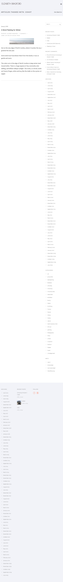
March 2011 (50, 218)
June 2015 (49, 135)
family (49, 300)
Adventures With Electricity (53, 43)
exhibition (49, 297)
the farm (49, 344)
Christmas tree (51, 291)
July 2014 (49, 156)
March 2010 (50, 244)
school (49, 338)
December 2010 (51, 221)
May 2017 (49, 103)
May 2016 (49, 121)
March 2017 (50, 109)
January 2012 (50, 200)
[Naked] (19, 403)
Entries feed (50, 365)
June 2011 (49, 212)
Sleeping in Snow (51, 46)
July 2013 (49, 179)
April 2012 (49, 194)
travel (18, 35)
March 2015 (50, 144)
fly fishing (49, 306)
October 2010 (50, 226)
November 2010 (51, 224)
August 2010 (50, 229)
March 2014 (50, 162)
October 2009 (50, 259)
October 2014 (50, 150)
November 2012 (51, 185)
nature (14, 35)
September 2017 (51, 97)
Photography (50, 332)
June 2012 (49, 191)
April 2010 (50, 241)
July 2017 (49, 100)
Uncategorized (51, 353)
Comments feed (51, 368)
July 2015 (49, 132)
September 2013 (51, 174)
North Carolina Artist (52, 324)
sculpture (49, 341)
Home (55, 12)
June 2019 (50, 85)
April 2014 (50, 159)
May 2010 (49, 238)
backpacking (50, 279)
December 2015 (51, 126)
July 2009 (49, 265)
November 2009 (51, 256)
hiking (49, 315)
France (49, 309)
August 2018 (50, 91)
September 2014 (51, 153)
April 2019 (50, 88)
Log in (48, 362)
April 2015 (49, 141)
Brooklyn (49, 282)
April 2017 (49, 106)
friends (49, 312)
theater (49, 347)
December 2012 (51, 182)
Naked (48, 38)
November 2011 (51, 203)
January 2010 (50, 250)
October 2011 (50, 206)
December (50, 294)
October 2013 (50, 171)
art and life (8, 35)
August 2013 (50, 176)
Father (49, 303)
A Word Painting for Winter (11, 30)
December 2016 (51, 118)
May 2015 (49, 138)
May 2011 (49, 215)
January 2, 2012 (4, 26)
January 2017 (50, 115)
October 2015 (50, 129)
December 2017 (51, 94)
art (48, 274)
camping (49, 285)
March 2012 (50, 197)
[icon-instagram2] (37, 393)
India (48, 40)
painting (49, 329)
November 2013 (51, 168)
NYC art (49, 326)
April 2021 (49, 82)
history (49, 318)
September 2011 (51, 209)
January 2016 (50, 124)
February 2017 (51, 112)
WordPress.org (51, 371)
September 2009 (51, 262)
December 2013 (51, 165)
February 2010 (51, 247)
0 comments (22, 33)
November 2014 (51, 147)
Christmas (49, 288)
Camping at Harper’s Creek (53, 35)
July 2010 (49, 232)
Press (48, 335)
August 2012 (50, 188)
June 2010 (50, 235)
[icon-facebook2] (34, 393)
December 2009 (51, 253)
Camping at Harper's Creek (22, 393)
